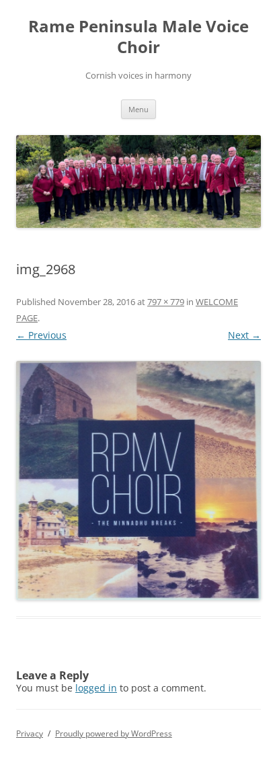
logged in (96, 687)
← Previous (41, 335)
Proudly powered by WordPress (113, 733)
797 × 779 (165, 302)
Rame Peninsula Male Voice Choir (138, 37)
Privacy (29, 733)
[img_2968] (138, 480)
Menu (138, 109)
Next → (244, 335)
